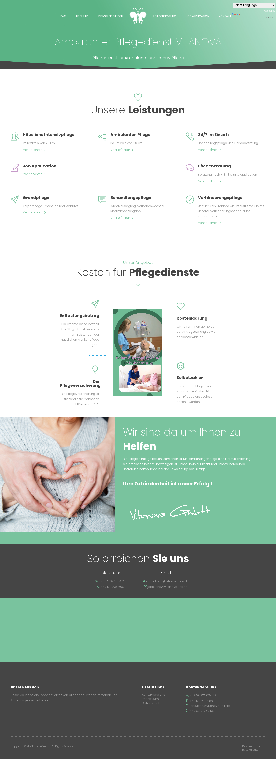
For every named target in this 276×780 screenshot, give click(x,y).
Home (62, 16)
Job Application (197, 16)
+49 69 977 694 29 (202, 695)
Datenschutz (151, 703)
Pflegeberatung (164, 16)
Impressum (150, 699)
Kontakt (225, 16)
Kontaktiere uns (153, 695)
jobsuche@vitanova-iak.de (209, 706)
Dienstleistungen (110, 16)
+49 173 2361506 (201, 701)
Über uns (82, 16)
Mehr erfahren (32, 150)
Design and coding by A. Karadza (253, 748)
